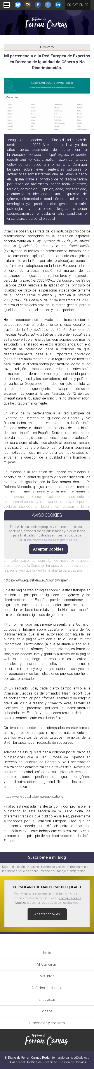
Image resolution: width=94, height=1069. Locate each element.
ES (69, 5)
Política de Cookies (72, 1062)
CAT (75, 5)
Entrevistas (47, 999)
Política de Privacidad (42, 1062)
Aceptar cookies (47, 914)
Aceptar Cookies (48, 549)
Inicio (47, 953)
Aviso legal (17, 1062)
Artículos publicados (47, 988)
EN (81, 5)
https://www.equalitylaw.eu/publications (33, 796)
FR (86, 5)
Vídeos (47, 1011)
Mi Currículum (47, 964)
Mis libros (47, 976)
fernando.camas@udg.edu (70, 1058)
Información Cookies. (39, 540)
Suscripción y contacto (47, 1023)
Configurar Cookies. (65, 540)
